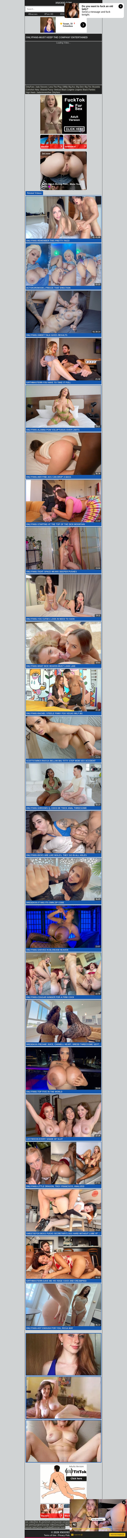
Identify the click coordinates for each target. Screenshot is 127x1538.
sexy (57, 1524)
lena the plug (54, 87)
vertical (57, 89)
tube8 (50, 1527)
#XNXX (63, 14)
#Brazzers (32, 14)
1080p (65, 87)
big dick (80, 87)
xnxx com (42, 1527)
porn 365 (64, 1524)
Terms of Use (50, 1535)
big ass (71, 87)
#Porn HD (48, 14)
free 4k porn (40, 1522)
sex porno (29, 1524)
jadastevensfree (43, 92)
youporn (38, 1524)
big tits (88, 87)
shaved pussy (46, 89)
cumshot (30, 89)
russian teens (31, 1527)
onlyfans (56, 92)
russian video (49, 1524)
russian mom (59, 1527)
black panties (89, 89)
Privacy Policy (64, 1535)
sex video (29, 1522)
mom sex (50, 1522)
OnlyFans (30, 87)
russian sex (60, 1522)
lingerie (78, 89)
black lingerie (67, 89)
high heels (31, 92)
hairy (37, 89)
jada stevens (41, 87)
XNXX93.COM (63, 3)
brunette (96, 87)
